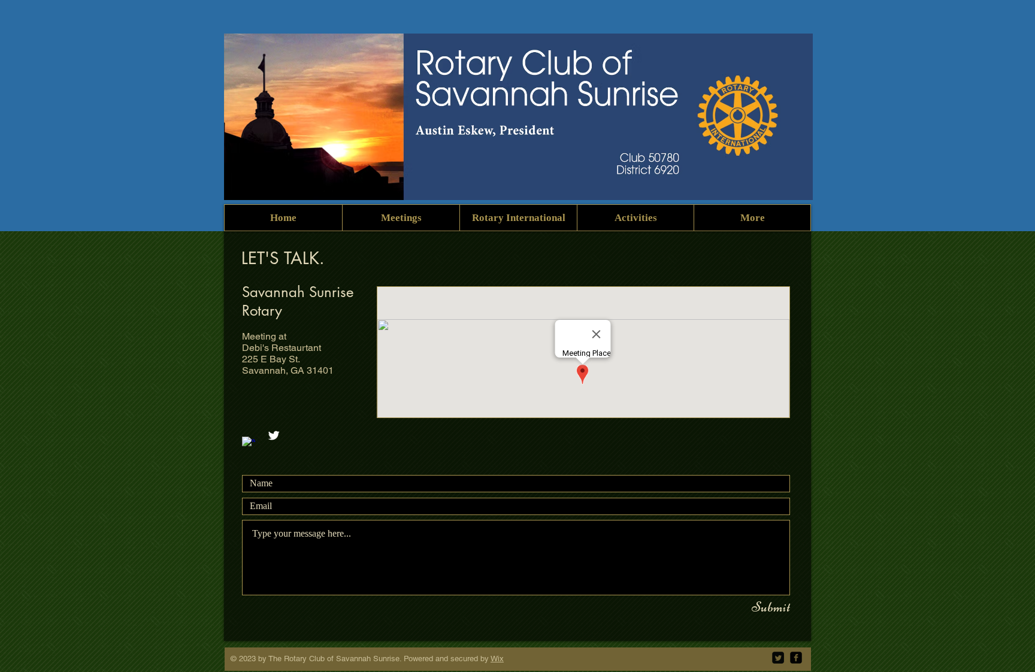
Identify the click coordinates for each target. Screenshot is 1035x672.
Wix (497, 658)
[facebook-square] (796, 658)
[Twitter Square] (778, 658)
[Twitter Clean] (273, 435)
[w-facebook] (248, 443)
